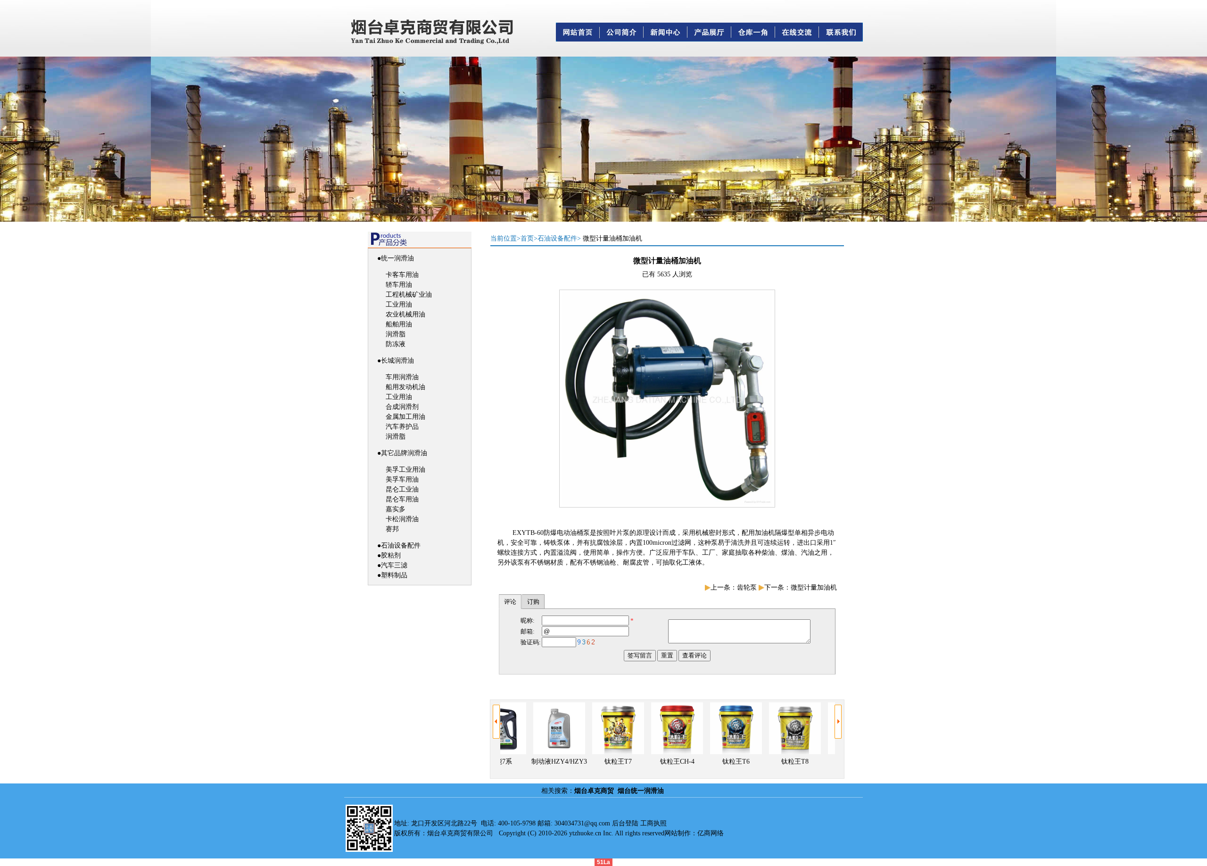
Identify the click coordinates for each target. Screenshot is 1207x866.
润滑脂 (395, 334)
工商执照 (653, 823)
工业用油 (399, 304)
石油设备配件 (401, 545)
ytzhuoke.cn (585, 833)
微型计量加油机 (814, 587)
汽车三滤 (394, 565)
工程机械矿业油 (409, 294)
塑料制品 (394, 575)
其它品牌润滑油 (404, 453)
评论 (510, 601)
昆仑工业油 (402, 489)
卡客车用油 (402, 274)
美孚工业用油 (405, 469)
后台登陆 (625, 823)
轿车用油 (399, 284)
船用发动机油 (405, 387)
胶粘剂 (391, 555)
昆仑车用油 (402, 499)
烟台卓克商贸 (594, 790)
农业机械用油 (405, 314)
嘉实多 (395, 509)
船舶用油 (399, 324)
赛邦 (392, 529)
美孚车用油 (402, 479)
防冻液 (395, 344)
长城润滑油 (397, 360)
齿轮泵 (747, 587)
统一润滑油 (397, 258)
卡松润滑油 (402, 519)
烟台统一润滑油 (641, 790)
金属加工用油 (405, 416)
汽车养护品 (402, 426)
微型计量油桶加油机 (612, 238)
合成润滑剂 (402, 406)
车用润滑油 (402, 377)
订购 (533, 601)
